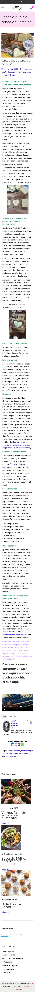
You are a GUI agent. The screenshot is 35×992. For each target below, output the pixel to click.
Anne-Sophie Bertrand (14, 724)
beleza (9, 751)
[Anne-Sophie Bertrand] (6, 726)
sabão (18, 753)
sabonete (25, 753)
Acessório (8, 962)
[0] (31, 7)
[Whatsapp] (22, 744)
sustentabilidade (8, 756)
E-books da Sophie (9, 965)
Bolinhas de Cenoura (11, 905)
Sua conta (6, 986)
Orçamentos (28, 986)
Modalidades (9, 955)
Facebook (4, 935)
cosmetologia (27, 751)
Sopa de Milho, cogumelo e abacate (13, 861)
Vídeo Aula (5, 972)
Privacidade (17, 986)
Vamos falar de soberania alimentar (13, 815)
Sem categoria (7, 969)
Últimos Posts (12, 716)
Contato (19, 989)
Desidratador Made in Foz (12, 958)
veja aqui (9, 673)
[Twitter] (16, 744)
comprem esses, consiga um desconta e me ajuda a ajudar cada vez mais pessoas (17, 445)
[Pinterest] (19, 744)
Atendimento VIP (8, 951)
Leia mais (5, 823)
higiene (4, 753)
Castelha (16, 751)
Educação (12, 72)
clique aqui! (11, 682)
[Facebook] (31, 723)
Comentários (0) (16, 935)
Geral (19, 72)
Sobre (4, 716)
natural (11, 753)
